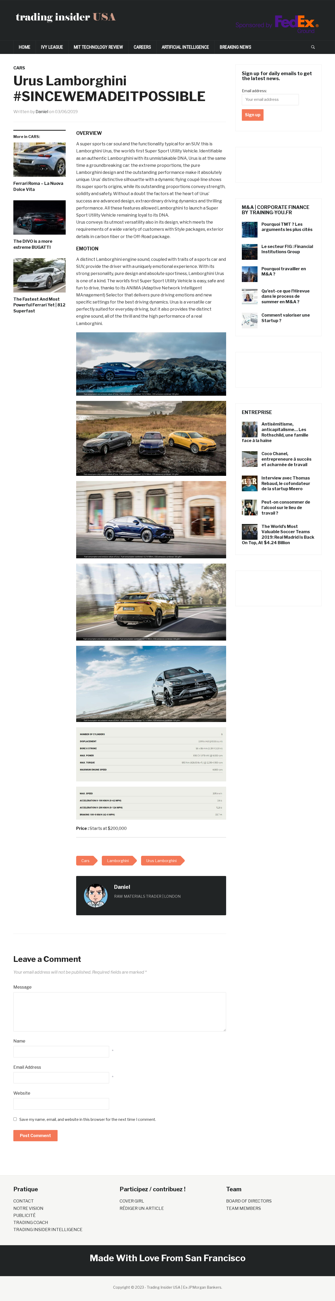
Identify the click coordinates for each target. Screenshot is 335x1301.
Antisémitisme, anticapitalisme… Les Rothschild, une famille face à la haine (275, 432)
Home (24, 47)
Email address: (254, 91)
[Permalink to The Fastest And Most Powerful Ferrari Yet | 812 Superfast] (39, 277)
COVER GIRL (132, 1201)
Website (21, 1093)
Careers (142, 47)
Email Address (27, 1067)
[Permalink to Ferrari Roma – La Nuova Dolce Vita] (39, 161)
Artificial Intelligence (185, 47)
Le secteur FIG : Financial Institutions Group (287, 249)
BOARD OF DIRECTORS (249, 1201)
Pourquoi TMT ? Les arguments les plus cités (286, 227)
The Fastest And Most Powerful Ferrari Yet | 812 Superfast (39, 305)
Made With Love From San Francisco (167, 1258)
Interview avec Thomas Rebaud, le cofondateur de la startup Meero (285, 484)
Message (22, 987)
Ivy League (52, 47)
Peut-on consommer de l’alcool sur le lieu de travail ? (285, 508)
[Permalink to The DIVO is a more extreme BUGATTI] (39, 219)
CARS (19, 67)
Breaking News (235, 47)
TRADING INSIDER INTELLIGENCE (47, 1229)
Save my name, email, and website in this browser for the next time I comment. (87, 1119)
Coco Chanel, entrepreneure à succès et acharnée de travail (286, 459)
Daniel (42, 111)
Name (19, 1041)
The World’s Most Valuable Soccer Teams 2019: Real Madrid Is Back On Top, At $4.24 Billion (278, 534)
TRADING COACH (30, 1222)
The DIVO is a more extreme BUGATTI (32, 244)
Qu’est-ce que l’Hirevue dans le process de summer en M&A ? (285, 297)
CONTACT (23, 1201)
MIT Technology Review (98, 47)
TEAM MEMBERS (243, 1208)
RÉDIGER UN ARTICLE (142, 1208)
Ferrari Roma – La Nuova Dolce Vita (38, 186)
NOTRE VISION (28, 1208)
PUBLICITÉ (24, 1215)
